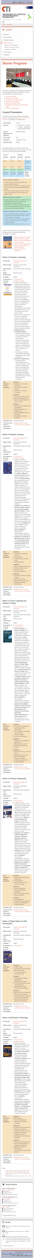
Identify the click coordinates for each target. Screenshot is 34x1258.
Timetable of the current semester (14, 100)
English (22, 2)
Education (9, 24)
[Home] (6, 9)
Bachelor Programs (9, 40)
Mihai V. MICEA (6, 1207)
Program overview (19, 281)
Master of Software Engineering (22, 244)
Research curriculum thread (13, 103)
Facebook (21, 1255)
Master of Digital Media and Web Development (21, 246)
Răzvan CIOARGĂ (6, 1198)
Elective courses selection (12, 101)
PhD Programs (8, 52)
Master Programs (8, 43)
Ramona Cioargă (14, 1172)
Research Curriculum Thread (12, 47)
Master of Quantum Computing (22, 237)
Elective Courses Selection (11, 45)
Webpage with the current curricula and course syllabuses (22, 423)
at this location (25, 224)
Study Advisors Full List (9, 1215)
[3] (21, 945)
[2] (21, 278)
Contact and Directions (17, 1254)
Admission (6, 34)
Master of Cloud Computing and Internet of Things (22, 241)
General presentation (11, 96)
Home (4, 24)
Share (15, 2)
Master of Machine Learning (21, 238)
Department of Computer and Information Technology (13, 15)
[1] (16, 233)
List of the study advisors (12, 98)
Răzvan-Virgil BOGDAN (8, 1190)
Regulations (7, 55)
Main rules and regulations (12, 108)
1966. (19, 19)
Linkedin (29, 1255)
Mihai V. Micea (23, 1172)
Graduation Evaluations (10, 49)
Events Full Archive (8, 1246)
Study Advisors (8, 37)
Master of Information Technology (19, 249)
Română (30, 2)
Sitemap (6, 1254)
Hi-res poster (17, 279)
